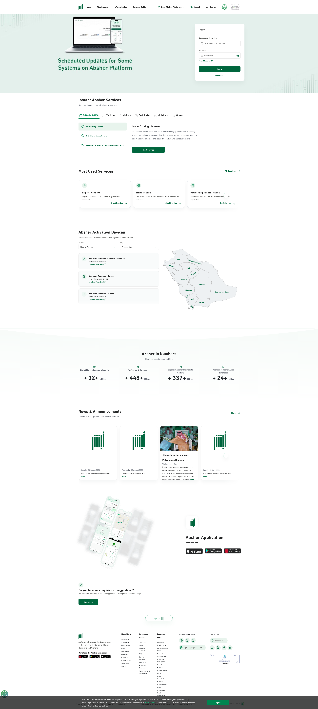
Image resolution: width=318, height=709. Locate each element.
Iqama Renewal (143, 192)
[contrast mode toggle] (181, 640)
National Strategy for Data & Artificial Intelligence (162, 657)
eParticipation (121, 7)
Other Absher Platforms (171, 6)
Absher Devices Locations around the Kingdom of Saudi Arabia (106, 237)
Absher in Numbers (159, 353)
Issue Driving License (146, 126)
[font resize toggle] (187, 640)
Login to (156, 618)
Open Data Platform (160, 666)
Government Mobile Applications (161, 693)
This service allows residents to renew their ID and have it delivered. (157, 198)
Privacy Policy (125, 642)
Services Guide (139, 7)
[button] (119, 261)
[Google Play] (213, 551)
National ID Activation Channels (142, 665)
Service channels (142, 658)
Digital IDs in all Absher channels (94, 369)
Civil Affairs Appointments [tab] (96, 135)
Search (213, 6)
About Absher (103, 7)
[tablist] (159, 115)
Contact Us (88, 602)
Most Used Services (96, 170)
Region (81, 242)
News (123, 648)
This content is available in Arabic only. (95, 475)
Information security (125, 664)
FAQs (140, 653)
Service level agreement (125, 652)
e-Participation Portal (162, 671)
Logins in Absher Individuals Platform (180, 369)
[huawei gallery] (232, 551)
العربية (197, 6)
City (121, 242)
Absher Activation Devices (102, 231)
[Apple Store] (194, 551)
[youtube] (212, 647)
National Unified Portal (162, 649)
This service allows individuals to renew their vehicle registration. (210, 198)
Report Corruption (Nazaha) (142, 648)
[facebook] (224, 647)
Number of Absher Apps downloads (223, 369)
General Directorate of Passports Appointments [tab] (105, 145)
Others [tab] (179, 115)
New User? (219, 75)
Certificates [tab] (144, 115)
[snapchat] (230, 647)
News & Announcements (100, 411)
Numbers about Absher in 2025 (159, 359)
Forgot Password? (206, 60)
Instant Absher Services (100, 99)
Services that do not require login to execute (98, 105)
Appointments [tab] (91, 114)
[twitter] (218, 647)
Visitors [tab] (127, 115)
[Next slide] (225, 195)
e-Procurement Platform (162, 685)
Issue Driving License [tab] (94, 126)
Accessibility (125, 657)
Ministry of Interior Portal (161, 643)
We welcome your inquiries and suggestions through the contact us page (104, 593)
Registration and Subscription (144, 672)
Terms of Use (125, 645)
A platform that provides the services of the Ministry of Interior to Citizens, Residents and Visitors (95, 644)
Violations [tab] (163, 115)
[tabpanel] (159, 138)
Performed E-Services (137, 369)
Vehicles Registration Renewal (205, 192)
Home (88, 7)
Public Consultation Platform (161, 679)
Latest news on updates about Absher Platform (99, 416)
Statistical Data (126, 660)
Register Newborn (91, 192)
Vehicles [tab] (110, 115)
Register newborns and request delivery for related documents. (101, 198)
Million (103, 378)
